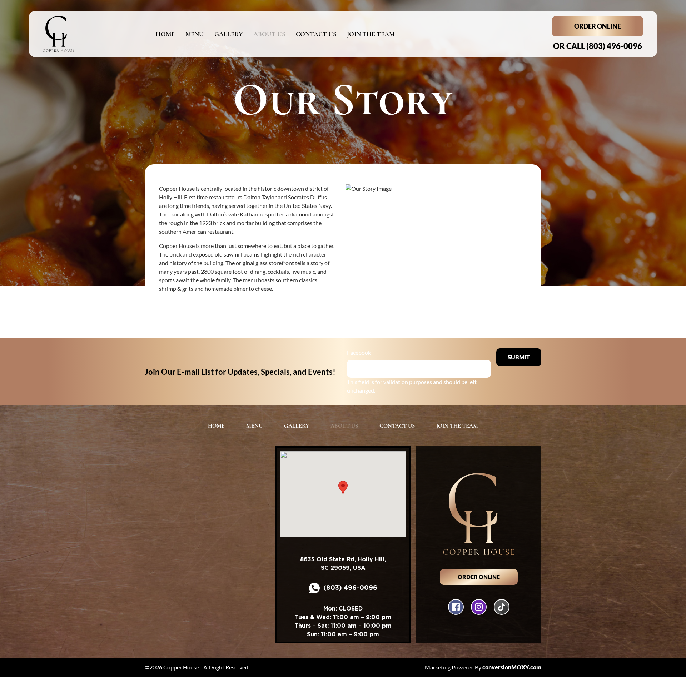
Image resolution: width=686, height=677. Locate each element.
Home (165, 34)
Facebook (359, 352)
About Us (269, 34)
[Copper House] (88, 34)
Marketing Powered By (483, 667)
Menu (194, 34)
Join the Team (370, 34)
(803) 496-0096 (597, 46)
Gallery (228, 34)
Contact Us (316, 34)
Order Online (597, 26)
